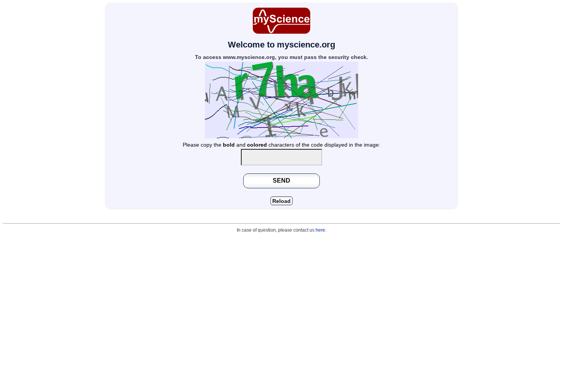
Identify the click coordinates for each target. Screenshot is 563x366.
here (320, 230)
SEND (281, 180)
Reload (281, 201)
